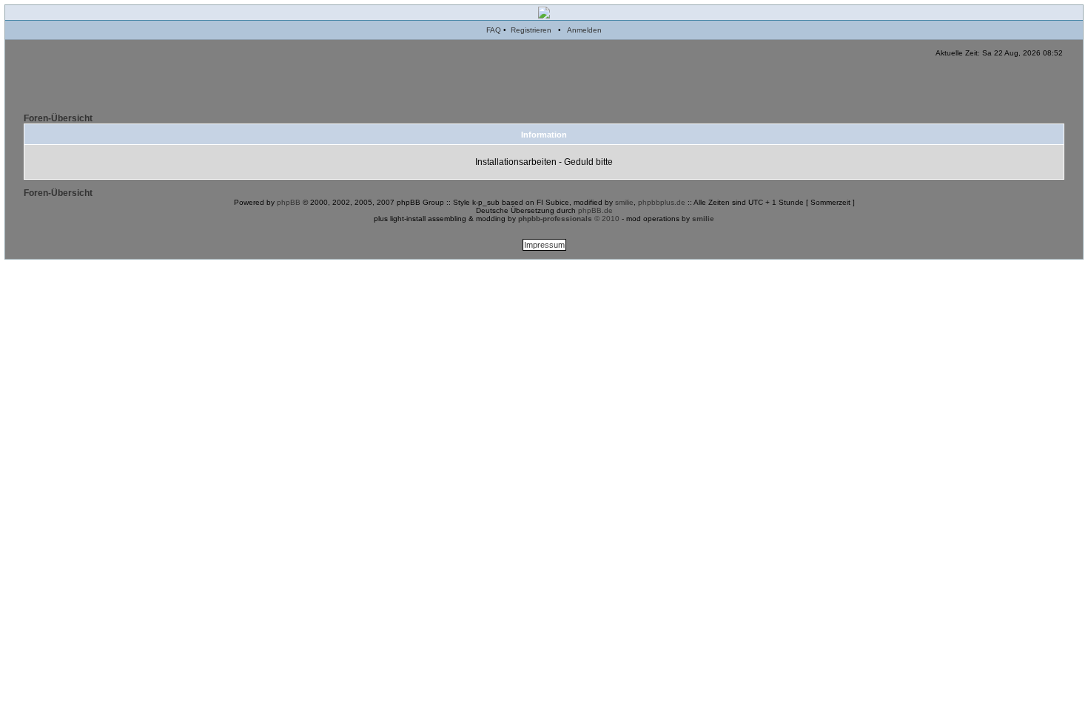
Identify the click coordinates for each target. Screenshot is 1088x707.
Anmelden (584, 30)
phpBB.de (595, 210)
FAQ (493, 30)
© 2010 (568, 218)
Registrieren (531, 30)
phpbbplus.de (661, 202)
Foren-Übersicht (58, 118)
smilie (624, 202)
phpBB (288, 202)
